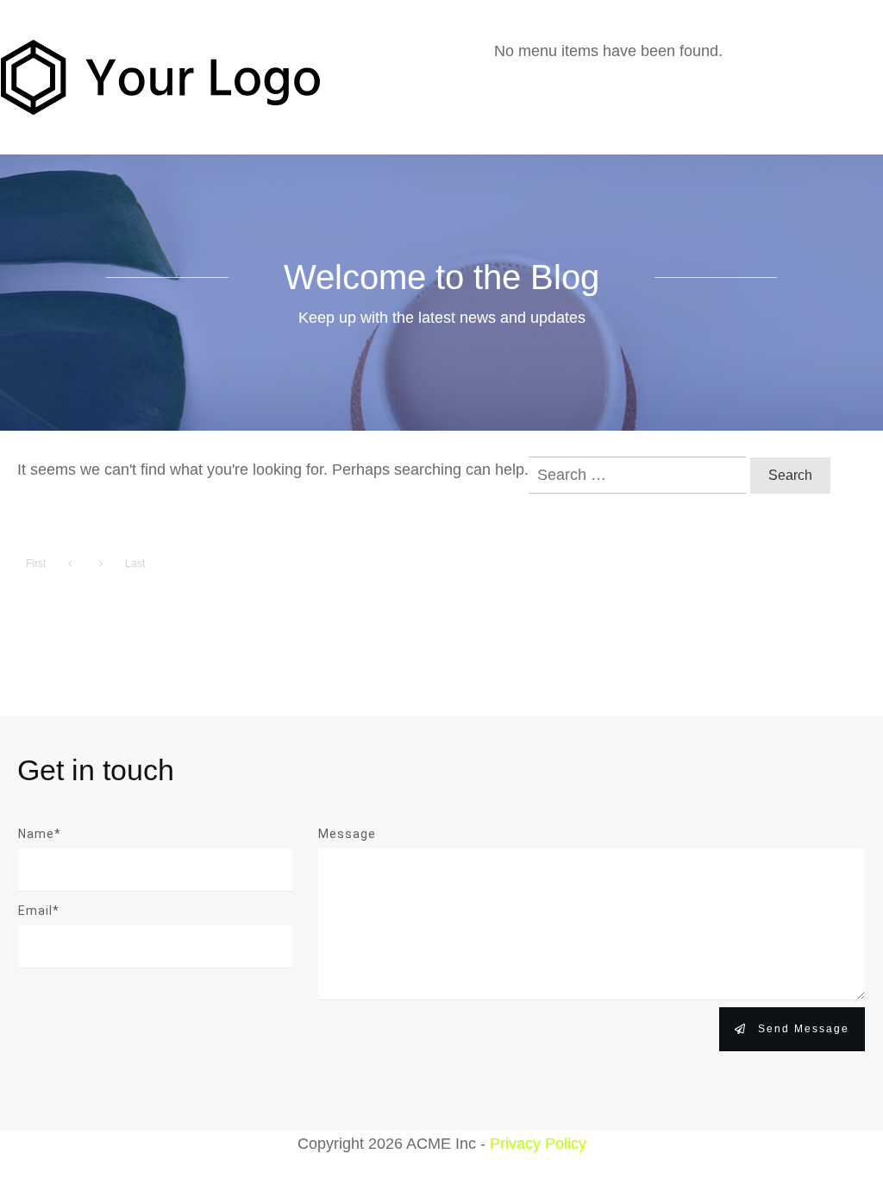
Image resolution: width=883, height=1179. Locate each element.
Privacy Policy (538, 1143)
